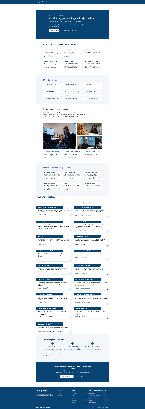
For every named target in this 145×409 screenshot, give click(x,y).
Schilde (59, 398)
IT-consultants (91, 397)
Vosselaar (59, 397)
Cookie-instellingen (105, 407)
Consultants (91, 404)
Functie (41, 201)
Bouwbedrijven (92, 393)
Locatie (63, 201)
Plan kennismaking (79, 376)
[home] (41, 2)
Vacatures (91, 2)
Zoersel (59, 393)
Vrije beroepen (91, 400)
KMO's (90, 398)
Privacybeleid (98, 407)
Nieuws (76, 2)
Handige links (83, 2)
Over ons (98, 2)
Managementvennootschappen (95, 395)
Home (65, 2)
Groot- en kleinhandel (93, 402)
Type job (85, 201)
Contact (105, 2)
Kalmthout (60, 395)
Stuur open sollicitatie (66, 376)
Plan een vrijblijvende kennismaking (69, 30)
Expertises (70, 2)
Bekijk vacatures (54, 30)
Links (73, 397)
